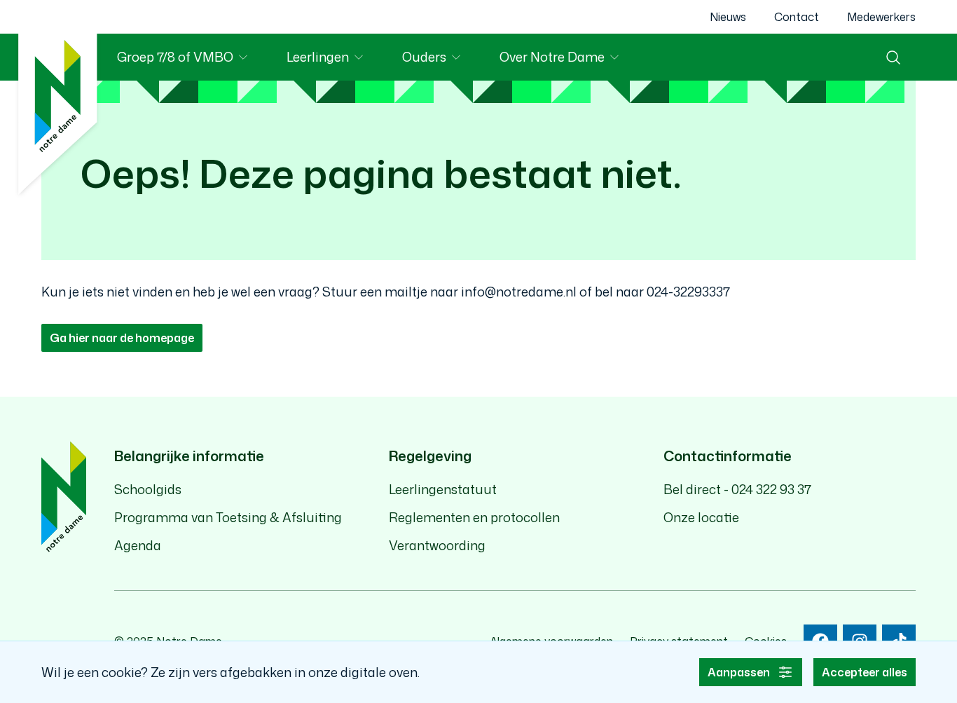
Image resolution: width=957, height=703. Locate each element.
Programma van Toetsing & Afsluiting (228, 517)
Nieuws (728, 17)
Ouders (441, 59)
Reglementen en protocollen (474, 517)
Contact (796, 17)
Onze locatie (701, 517)
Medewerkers (881, 17)
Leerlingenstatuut (443, 489)
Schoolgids (147, 489)
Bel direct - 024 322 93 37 (737, 489)
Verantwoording (437, 545)
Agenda (137, 545)
